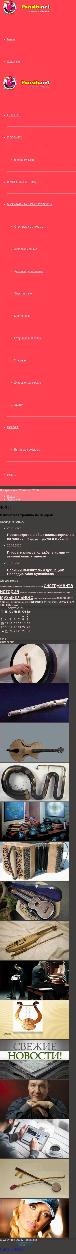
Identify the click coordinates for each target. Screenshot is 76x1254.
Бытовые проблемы (27, 449)
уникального (66, 601)
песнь (3, 601)
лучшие (42, 592)
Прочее (13, 427)
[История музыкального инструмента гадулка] (34, 959)
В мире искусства (21, 182)
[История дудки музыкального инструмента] (34, 721)
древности (20, 586)
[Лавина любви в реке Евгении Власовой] (34, 1236)
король (35, 592)
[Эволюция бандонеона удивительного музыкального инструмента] (34, 879)
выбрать (4, 586)
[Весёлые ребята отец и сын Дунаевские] (34, 1117)
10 (2, 623)
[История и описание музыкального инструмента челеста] (34, 998)
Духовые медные (25, 248)
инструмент (37, 586)
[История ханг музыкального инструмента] (34, 840)
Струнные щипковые (28, 338)
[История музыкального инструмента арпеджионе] (34, 760)
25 (6, 631)
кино (30, 592)
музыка (66, 592)
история (9, 591)
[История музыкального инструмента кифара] (34, 1038)
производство (13, 602)
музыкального (16, 597)
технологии (53, 602)
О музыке (14, 137)
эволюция (6, 604)
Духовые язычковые (27, 382)
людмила (58, 592)
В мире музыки (24, 159)
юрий (16, 605)
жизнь (28, 586)
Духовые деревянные (28, 271)
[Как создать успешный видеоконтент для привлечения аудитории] (34, 1157)
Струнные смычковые (28, 226)
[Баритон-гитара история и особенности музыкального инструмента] (34, 919)
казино (23, 592)
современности (38, 601)
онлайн (52, 598)
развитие (25, 602)
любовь (50, 592)
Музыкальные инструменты (29, 204)
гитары (11, 586)
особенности (64, 597)
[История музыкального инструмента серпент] (34, 800)
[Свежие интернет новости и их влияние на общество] (34, 1078)
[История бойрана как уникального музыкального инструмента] (34, 681)
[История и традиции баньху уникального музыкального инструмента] (34, 1196)
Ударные (20, 360)
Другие (18, 404)
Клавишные (22, 315)
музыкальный (41, 598)
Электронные (23, 293)
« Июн (4, 638)
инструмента (58, 585)
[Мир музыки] (26, 14)
